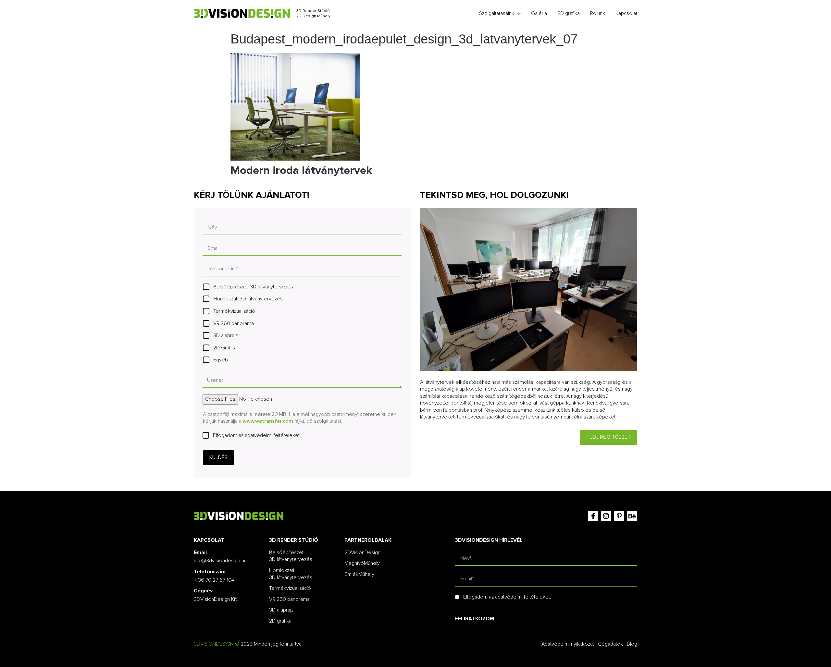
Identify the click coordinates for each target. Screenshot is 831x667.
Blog (632, 644)
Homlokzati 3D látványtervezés (248, 299)
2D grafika (568, 13)
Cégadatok (610, 644)
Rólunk (597, 13)
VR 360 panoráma (233, 323)
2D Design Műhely (313, 16)
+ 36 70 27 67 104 (214, 580)
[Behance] (632, 516)
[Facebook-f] (593, 516)
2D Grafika (225, 348)
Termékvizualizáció (234, 311)
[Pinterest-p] (619, 516)
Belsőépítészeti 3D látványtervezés (253, 287)
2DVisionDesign (362, 552)
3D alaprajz (225, 335)
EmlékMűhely (359, 574)
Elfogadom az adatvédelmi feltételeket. (257, 435)
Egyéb (220, 360)
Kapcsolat (626, 13)
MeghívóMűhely (362, 563)
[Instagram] (606, 516)
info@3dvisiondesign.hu (220, 560)
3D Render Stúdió (313, 10)
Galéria (539, 13)
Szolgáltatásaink (496, 13)
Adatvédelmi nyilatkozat (567, 644)
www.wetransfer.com (268, 421)
